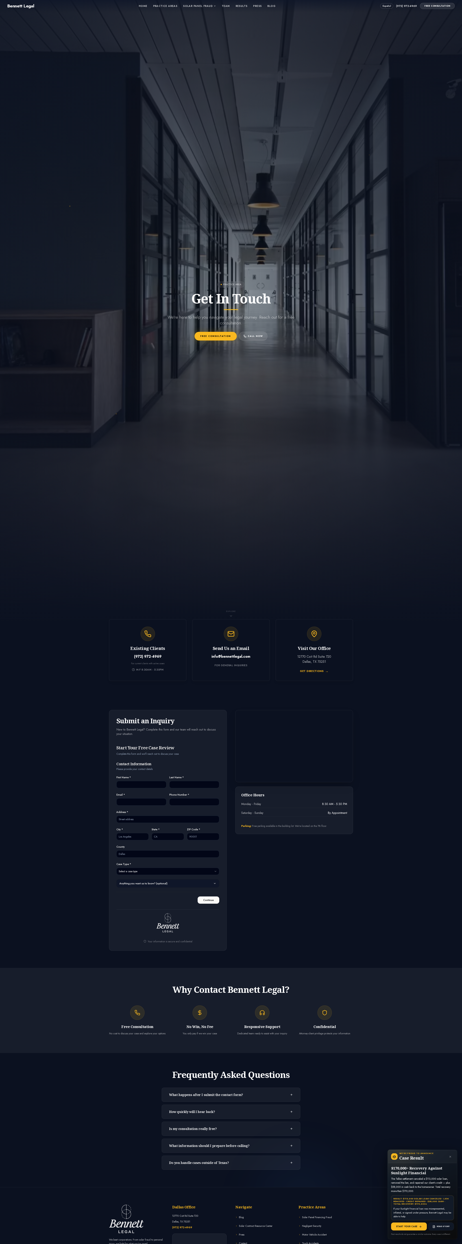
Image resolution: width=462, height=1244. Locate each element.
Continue (208, 900)
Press (257, 6)
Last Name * (176, 777)
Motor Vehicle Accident (314, 1234)
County (120, 847)
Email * (120, 794)
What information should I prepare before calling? (209, 1146)
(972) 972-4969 (406, 6)
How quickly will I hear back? (192, 1112)
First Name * (123, 777)
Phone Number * (179, 794)
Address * (122, 812)
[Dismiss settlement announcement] (450, 1156)
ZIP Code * (193, 829)
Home (143, 6)
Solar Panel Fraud (198, 6)
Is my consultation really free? (193, 1129)
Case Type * (123, 864)
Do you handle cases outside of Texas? (199, 1163)
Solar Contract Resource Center (256, 1226)
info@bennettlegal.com (231, 656)
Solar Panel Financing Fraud (317, 1217)
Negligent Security (311, 1226)
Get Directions (314, 671)
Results (242, 6)
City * (119, 829)
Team (226, 6)
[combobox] (167, 871)
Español (387, 6)
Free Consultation (437, 6)
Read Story (443, 1226)
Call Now (255, 336)
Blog (271, 6)
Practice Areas (165, 6)
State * (156, 829)
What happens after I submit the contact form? (206, 1095)
